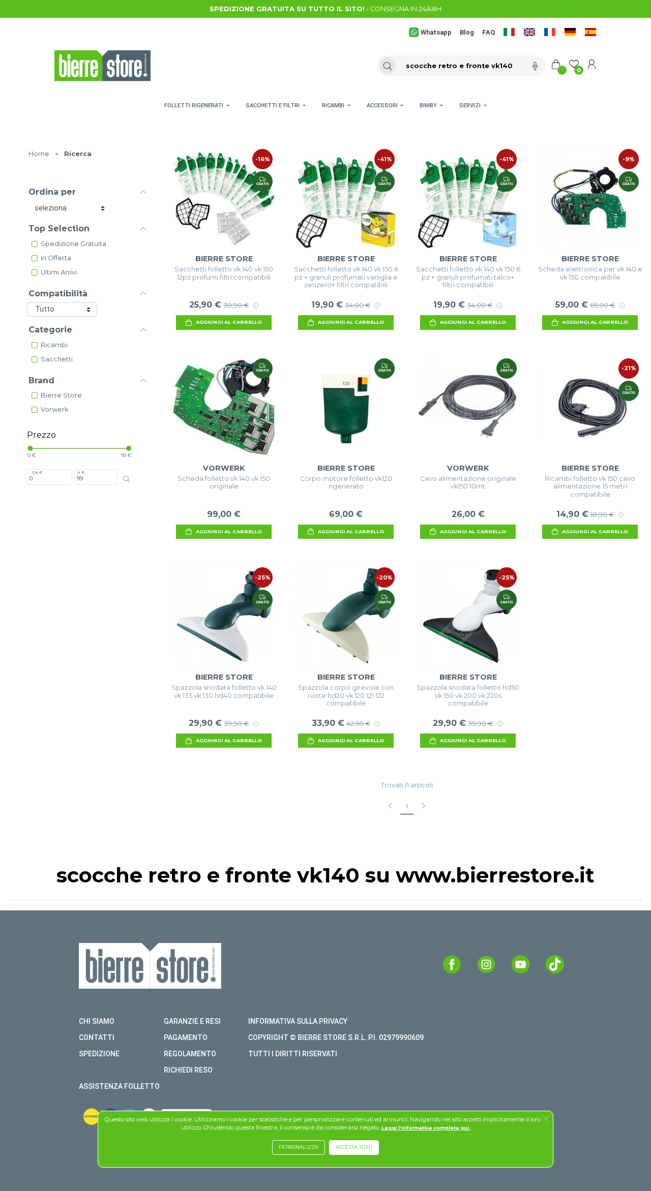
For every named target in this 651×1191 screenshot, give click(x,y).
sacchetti (57, 359)
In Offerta (56, 258)
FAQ (488, 32)
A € (80, 472)
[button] (546, 1119)
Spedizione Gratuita (73, 244)
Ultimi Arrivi (59, 272)
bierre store (61, 395)
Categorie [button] (50, 329)
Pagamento (186, 1037)
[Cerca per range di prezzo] (126, 478)
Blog (467, 32)
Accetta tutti (354, 1147)
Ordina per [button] (52, 192)
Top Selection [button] (59, 228)
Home (38, 154)
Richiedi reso (188, 1070)
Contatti (96, 1037)
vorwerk (54, 409)
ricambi (54, 345)
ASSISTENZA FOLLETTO (119, 1086)
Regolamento (190, 1054)
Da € (37, 472)
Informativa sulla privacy (297, 1021)
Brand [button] (41, 380)
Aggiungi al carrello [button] (229, 322)
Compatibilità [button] (57, 293)
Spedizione (99, 1054)
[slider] (30, 448)
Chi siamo (96, 1021)
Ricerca (78, 154)
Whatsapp (436, 32)
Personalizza (298, 1147)
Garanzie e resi (192, 1021)
